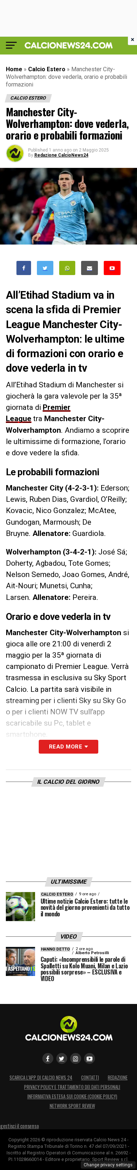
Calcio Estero (46, 69)
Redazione (118, 1077)
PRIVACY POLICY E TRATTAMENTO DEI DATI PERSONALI (72, 1087)
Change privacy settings (108, 1164)
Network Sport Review (72, 1105)
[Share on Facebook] (24, 268)
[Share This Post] (67, 268)
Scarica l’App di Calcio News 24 (40, 1077)
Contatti (90, 1077)
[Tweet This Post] (45, 268)
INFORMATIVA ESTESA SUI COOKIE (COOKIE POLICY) (72, 1096)
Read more (65, 746)
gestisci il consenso (19, 1126)
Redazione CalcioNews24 (61, 155)
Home (14, 69)
